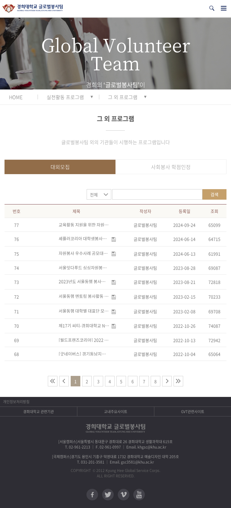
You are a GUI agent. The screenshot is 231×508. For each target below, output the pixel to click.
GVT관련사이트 (192, 411)
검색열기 (211, 8)
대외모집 (60, 167)
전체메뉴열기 (223, 8)
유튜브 (139, 494)
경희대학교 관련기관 (38, 411)
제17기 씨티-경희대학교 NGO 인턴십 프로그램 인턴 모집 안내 (84, 325)
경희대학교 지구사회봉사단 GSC (32, 8)
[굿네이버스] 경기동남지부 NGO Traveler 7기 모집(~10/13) (84, 354)
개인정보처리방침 (16, 401)
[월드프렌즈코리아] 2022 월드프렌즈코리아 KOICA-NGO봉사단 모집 (84, 340)
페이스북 (92, 494)
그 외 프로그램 (122, 97)
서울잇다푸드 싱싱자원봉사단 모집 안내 (84, 267)
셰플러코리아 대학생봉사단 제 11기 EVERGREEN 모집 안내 (84, 238)
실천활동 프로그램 (65, 97)
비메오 (123, 494)
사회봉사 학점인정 (171, 167)
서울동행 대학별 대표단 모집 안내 (84, 311)
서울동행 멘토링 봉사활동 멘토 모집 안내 (84, 296)
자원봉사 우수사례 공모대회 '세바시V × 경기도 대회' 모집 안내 (84, 253)
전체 (94, 195)
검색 (214, 194)
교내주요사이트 (115, 411)
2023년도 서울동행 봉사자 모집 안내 (84, 281)
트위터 (108, 494)
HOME (16, 97)
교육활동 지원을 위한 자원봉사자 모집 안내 (84, 224)
